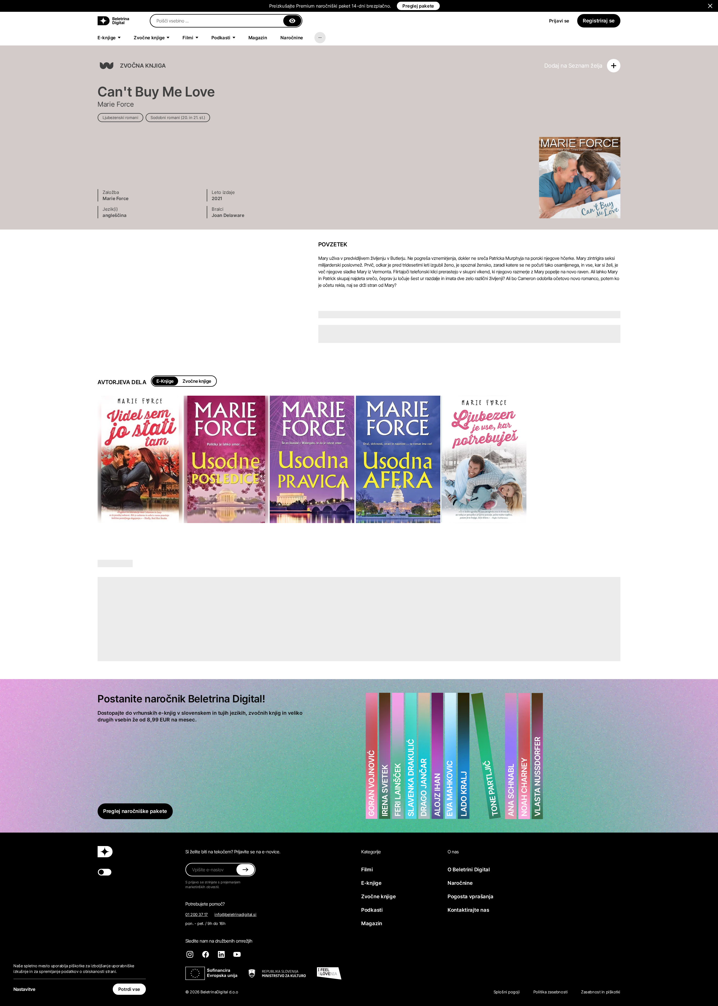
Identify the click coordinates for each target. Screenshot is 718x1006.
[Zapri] (292, 20)
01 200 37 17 (196, 914)
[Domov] (113, 20)
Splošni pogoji (507, 991)
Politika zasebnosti (550, 991)
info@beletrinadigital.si (235, 914)
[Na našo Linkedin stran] (221, 954)
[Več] (320, 37)
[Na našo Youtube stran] (237, 954)
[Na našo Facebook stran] (205, 954)
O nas (453, 851)
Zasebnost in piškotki (600, 991)
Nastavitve (24, 989)
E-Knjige (165, 381)
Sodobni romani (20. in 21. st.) (178, 117)
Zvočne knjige (197, 381)
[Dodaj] (613, 65)
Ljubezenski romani (120, 117)
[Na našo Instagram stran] (189, 954)
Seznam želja (585, 65)
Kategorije (371, 851)
